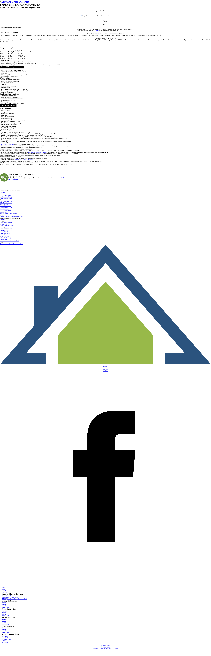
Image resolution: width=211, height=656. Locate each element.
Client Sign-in (105, 369)
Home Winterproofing (5, 206)
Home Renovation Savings (7, 198)
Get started (105, 366)
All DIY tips (5, 636)
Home (3, 587)
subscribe (96, 30)
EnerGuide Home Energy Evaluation (37, 152)
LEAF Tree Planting (5, 210)
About (3, 589)
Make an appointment (14, 179)
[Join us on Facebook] (105, 582)
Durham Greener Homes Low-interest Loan (11, 216)
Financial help (5, 607)
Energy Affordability (5, 204)
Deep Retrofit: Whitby (6, 195)
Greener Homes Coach (58, 177)
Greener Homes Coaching (8, 596)
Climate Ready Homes (6, 207)
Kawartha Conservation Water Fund (9, 213)
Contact (4, 590)
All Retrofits (5, 637)
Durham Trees (3, 212)
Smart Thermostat (4, 209)
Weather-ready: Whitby (6, 197)
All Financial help (6, 639)
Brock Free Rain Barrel (6, 201)
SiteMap (105, 371)
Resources (4, 640)
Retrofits (4, 605)
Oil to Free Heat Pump (6, 203)
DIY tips (4, 604)
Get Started (5, 592)
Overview (2, 192)
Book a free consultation (7, 144)
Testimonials (5, 642)
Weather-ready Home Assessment (10, 597)
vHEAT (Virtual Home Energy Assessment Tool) (14, 599)
